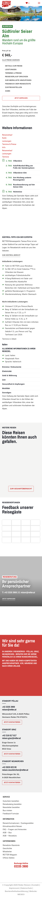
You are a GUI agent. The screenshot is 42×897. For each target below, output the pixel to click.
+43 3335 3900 (10, 592)
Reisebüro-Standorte (11, 845)
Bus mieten (7, 810)
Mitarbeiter (7, 851)
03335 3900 (21, 866)
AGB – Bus (7, 832)
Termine (5, 157)
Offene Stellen (9, 858)
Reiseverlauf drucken (16, 77)
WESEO (21, 894)
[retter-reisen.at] (6, 4)
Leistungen (6, 141)
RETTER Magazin (10, 855)
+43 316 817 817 (9, 735)
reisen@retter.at (28, 592)
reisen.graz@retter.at (11, 738)
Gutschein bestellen (11, 801)
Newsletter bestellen (11, 807)
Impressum (14, 888)
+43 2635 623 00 (9, 767)
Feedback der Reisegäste (18, 84)
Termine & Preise (9, 144)
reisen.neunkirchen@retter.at (15, 769)
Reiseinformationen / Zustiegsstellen (18, 823)
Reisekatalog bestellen (12, 804)
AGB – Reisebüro (10, 836)
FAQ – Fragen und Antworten (15, 829)
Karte (4, 138)
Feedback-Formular (11, 813)
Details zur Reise (13, 66)
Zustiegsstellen (13, 87)
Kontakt (35, 885)
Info (3, 147)
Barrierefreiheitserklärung (16, 891)
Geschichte (7, 848)
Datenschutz (26, 888)
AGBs (7, 91)
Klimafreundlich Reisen (12, 826)
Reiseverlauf (7, 135)
